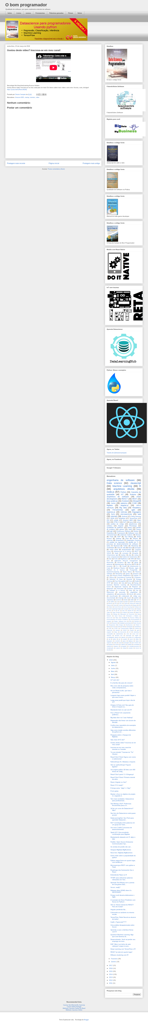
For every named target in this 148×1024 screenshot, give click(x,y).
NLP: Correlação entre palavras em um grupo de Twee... (123, 823)
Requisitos (110, 588)
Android (124, 516)
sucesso (118, 600)
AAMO (112, 601)
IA (114, 610)
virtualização (110, 648)
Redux (130, 527)
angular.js (124, 505)
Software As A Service (117, 590)
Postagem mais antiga (91, 163)
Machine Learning (122, 486)
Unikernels (109, 630)
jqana (124, 641)
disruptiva (120, 562)
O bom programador (26, 4)
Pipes (116, 617)
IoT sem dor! (115, 680)
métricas (110, 540)
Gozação (125, 608)
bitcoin (131, 594)
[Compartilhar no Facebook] (43, 94)
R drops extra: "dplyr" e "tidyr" (121, 788)
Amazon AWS (19, 97)
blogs (115, 632)
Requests (135, 587)
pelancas (109, 564)
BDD (126, 601)
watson (118, 648)
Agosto (113, 662)
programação (126, 549)
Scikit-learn (120, 588)
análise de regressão (117, 542)
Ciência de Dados (134, 603)
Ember (110, 607)
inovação (138, 547)
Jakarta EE (130, 610)
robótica (109, 526)
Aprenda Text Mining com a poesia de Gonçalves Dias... (122, 883)
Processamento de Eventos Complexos (117, 619)
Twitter (125, 546)
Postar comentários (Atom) (56, 169)
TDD (110, 628)
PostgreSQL (133, 570)
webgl (124, 648)
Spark (116, 553)
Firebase (136, 607)
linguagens (136, 512)
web (139, 514)
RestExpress (129, 625)
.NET (137, 599)
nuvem (129, 598)
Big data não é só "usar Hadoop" (122, 717)
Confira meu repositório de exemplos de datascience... (123, 726)
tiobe (108, 546)
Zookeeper (110, 547)
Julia (122, 583)
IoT (122, 494)
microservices (126, 514)
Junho (113, 668)
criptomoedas (119, 633)
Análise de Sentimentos (129, 557)
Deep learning (136, 516)
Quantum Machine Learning (116, 585)
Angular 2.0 (137, 575)
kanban (123, 555)
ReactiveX (114, 623)
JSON (112, 518)
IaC (119, 610)
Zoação (132, 630)
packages (126, 642)
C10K (134, 503)
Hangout (139, 608)
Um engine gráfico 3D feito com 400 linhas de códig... (123, 770)
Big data (123, 508)
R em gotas (114, 791)
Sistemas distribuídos (134, 588)
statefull (109, 646)
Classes (109, 605)
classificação (113, 596)
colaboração (125, 596)
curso (113, 503)
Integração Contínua (134, 540)
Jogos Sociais (116, 612)
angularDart (133, 592)
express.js (111, 512)
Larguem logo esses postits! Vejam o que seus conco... (123, 696)
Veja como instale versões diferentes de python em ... (123, 731)
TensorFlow (133, 518)
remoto (117, 644)
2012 (111, 980)
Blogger (86, 1020)
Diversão (129, 579)
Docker (136, 531)
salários (123, 644)
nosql (120, 642)
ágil (111, 531)
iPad (127, 538)
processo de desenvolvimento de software (122, 544)
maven (138, 529)
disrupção (135, 553)
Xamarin (117, 630)
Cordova (120, 605)
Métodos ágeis (133, 568)
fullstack (123, 637)
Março (113, 677)
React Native (127, 572)
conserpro (125, 553)
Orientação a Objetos (132, 616)
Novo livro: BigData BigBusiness (121, 853)
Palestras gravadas (56, 13)
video (37, 97)
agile (133, 510)
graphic (125, 639)
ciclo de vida (121, 547)
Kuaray (131, 612)
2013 (111, 977)
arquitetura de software (118, 497)
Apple (121, 601)
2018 (111, 660)
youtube (130, 648)
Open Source (118, 616)
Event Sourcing (128, 607)
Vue (137, 590)
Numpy (136, 583)
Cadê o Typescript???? (118, 922)
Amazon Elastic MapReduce (121, 575)
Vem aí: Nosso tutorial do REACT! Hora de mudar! (122, 905)
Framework (121, 533)
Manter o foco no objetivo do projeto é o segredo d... (123, 795)
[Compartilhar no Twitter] (41, 94)
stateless (115, 646)
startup (27, 97)
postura (129, 564)
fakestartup (118, 573)
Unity (130, 590)
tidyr (108, 575)
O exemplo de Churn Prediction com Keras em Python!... (123, 901)
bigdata (110, 505)
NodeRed (122, 518)
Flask (111, 536)
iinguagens (109, 641)
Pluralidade (124, 617)
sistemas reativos (126, 535)
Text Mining (129, 536)
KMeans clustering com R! (119, 955)
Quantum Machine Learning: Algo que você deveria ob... (122, 935)
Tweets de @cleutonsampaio (117, 453)
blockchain (110, 562)
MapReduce (124, 559)
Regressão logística (121, 587)
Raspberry (137, 508)
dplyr (128, 562)
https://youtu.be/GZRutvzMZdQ (17, 89)
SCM (118, 626)
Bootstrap (138, 601)
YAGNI (125, 630)
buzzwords (123, 632)
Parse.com (109, 617)
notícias (124, 512)
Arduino (133, 494)
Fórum (70, 13)
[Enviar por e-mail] (37, 94)
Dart (110, 559)
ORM (132, 559)
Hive (110, 610)
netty (115, 642)
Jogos (108, 612)
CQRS (125, 603)
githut (114, 639)
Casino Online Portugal (74, 1006)
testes (126, 600)
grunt (131, 639)
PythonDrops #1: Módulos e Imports (123, 762)
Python (123, 492)
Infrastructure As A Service (123, 551)
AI (117, 601)
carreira (138, 594)
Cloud (114, 605)
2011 (111, 983)
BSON (131, 601)
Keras (129, 583)
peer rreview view (136, 642)
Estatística (110, 533)
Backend (117, 546)
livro (113, 514)
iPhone (135, 538)
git (109, 639)
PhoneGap (133, 526)
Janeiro (113, 961)
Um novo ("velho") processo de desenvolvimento (121, 828)
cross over (135, 633)
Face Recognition (120, 581)
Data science (114, 483)
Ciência (111, 577)
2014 (111, 974)
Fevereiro (114, 959)
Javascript (135, 483)
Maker (137, 612)
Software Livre (133, 533)
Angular (120, 526)
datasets (109, 635)
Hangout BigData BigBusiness (121, 850)
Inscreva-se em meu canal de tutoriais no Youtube (121, 748)
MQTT (137, 551)
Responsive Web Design (116, 625)
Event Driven (118, 607)
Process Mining (134, 617)
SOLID (109, 553)
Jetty (137, 610)
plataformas (133, 524)
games (121, 529)
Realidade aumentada (125, 623)
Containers (137, 577)
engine (136, 635)
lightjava (131, 641)
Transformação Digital (126, 628)
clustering (136, 632)
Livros (18, 13)
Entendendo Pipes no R (119, 875)
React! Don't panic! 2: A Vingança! (122, 774)
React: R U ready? (117, 785)
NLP (124, 522)
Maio (113, 671)
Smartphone (138, 626)
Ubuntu (137, 628)
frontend (125, 501)
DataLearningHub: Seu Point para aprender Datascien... (122, 819)
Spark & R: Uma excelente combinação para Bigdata (120, 833)
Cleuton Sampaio (20, 94)
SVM (123, 626)
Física (130, 581)
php (130, 555)
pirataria (111, 644)
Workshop (134, 546)
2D (107, 601)
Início (10, 13)
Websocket (110, 592)
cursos (28, 13)
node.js (110, 492)
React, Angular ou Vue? (119, 782)
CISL (120, 603)
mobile (116, 520)
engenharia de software (121, 480)
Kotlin (116, 559)
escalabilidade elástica (113, 637)
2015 (111, 971)
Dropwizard (120, 540)
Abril (112, 674)
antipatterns (110, 594)
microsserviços (112, 535)
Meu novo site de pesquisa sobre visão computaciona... (122, 687)
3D (135, 564)
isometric (117, 641)
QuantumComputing (113, 572)
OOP (119, 536)
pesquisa (136, 573)
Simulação (129, 626)
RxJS (113, 626)
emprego (121, 598)
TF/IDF (116, 628)
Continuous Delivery (123, 531)
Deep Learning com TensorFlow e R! (123, 949)
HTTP (108, 583)
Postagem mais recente (16, 163)
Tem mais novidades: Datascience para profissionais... (122, 800)
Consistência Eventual (124, 577)
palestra (124, 503)
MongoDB (137, 501)
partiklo (136, 598)
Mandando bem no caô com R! (121, 710)
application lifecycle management (126, 561)
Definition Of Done (116, 579)
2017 (111, 965)
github (136, 562)
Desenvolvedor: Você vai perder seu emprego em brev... (123, 940)
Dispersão (128, 605)
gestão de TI (133, 542)
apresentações (121, 594)
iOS (108, 520)
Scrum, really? (115, 887)
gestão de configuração (134, 637)
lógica (137, 641)
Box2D (110, 603)
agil (138, 630)
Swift (130, 529)
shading (129, 644)
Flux (108, 608)
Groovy (132, 608)
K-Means (124, 612)
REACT (125, 499)
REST (134, 499)
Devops (138, 535)
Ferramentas (40, 13)
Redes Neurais (137, 623)
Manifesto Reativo (119, 568)
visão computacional (113, 557)
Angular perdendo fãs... (119, 909)
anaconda (122, 592)
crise (127, 633)
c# (129, 632)
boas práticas (112, 501)
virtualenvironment (134, 646)
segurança (110, 600)
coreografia (110, 633)
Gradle (137, 581)
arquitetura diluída (123, 489)
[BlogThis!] (39, 94)
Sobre (80, 13)
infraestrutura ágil (112, 555)
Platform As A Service (116, 570)
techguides (124, 646)
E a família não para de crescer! (122, 683)
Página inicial (54, 163)
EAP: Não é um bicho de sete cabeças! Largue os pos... (121, 945)
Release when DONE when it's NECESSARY (121, 891)
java (131, 522)
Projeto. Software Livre (120, 621)
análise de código (117, 524)
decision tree (118, 635)
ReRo (108, 623)
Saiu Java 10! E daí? (118, 740)
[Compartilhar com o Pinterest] (45, 94)
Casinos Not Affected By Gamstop (74, 1005)
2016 (111, 968)
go (119, 639)
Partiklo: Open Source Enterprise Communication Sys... (122, 843)
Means (108, 614)
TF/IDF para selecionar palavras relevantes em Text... (122, 878)
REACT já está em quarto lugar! (121, 952)
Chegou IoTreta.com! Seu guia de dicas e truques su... (122, 706)
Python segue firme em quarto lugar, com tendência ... (123, 861)
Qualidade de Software (115, 527)
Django (135, 605)
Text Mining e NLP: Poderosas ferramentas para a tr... (121, 804)
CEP (115, 603)
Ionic (123, 610)
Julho (113, 665)
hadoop (118, 538)
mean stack (114, 549)
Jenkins (115, 583)
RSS (130, 621)
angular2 (109, 632)
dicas (130, 547)
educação (128, 635)
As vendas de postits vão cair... (121, 847)
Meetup (115, 614)
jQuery (128, 573)
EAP (140, 605)
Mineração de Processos (127, 614)
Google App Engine (116, 608)
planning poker (119, 564)
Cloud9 (124, 566)
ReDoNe (136, 621)
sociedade (136, 644)
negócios (109, 642)
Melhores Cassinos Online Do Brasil (74, 1008)
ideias (137, 639)
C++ (117, 566)
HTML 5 (116, 522)
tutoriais (32, 97)
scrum (139, 522)
